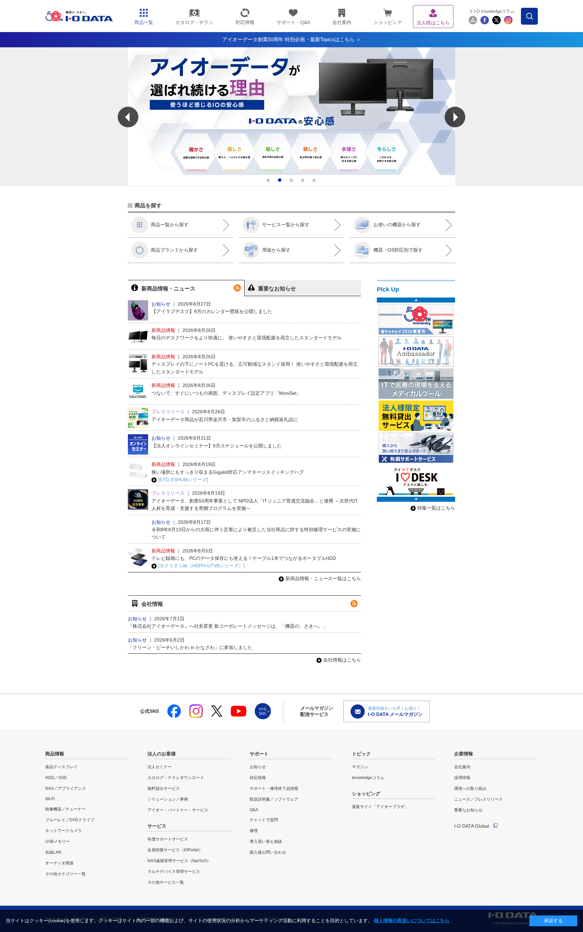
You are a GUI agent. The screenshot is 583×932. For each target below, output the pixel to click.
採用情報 (462, 777)
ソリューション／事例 (167, 799)
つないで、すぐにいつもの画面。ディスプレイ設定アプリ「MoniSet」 (226, 393)
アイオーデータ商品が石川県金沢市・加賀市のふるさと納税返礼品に (224, 419)
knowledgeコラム (368, 777)
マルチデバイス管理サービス (173, 871)
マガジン (360, 767)
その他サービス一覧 (165, 882)
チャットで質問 (264, 820)
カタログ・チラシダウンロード (175, 777)
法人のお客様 (161, 753)
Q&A (254, 809)
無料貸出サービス (163, 788)
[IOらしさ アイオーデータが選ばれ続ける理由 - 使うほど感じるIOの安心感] (291, 184)
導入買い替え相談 (266, 841)
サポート (259, 753)
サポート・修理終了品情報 (274, 788)
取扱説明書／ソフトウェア (274, 799)
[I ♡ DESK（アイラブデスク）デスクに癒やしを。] (416, 480)
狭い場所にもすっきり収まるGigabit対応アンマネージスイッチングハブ (227, 472)
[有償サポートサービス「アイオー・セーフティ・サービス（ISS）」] (416, 448)
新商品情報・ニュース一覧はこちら (323, 578)
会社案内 (462, 767)
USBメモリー (57, 841)
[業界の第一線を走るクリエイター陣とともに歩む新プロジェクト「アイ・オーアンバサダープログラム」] (416, 351)
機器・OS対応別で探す (398, 250)
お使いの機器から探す (397, 224)
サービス (156, 826)
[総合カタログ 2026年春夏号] (416, 319)
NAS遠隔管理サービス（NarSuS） (179, 860)
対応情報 (258, 777)
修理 (254, 830)
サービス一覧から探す (285, 224)
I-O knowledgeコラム (494, 11)
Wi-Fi (50, 799)
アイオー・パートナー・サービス (177, 810)
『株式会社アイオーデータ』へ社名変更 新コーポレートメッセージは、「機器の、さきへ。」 (228, 626)
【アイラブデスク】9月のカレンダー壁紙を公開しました (211, 311)
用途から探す (276, 250)
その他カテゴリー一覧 (65, 874)
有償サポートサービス (167, 839)
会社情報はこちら (342, 660)
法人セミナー (159, 767)
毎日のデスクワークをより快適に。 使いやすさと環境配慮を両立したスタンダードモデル (246, 337)
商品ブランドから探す (174, 250)
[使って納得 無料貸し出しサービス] (416, 415)
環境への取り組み (470, 788)
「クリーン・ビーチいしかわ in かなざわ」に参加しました (190, 647)
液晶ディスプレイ (61, 767)
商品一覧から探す (170, 224)
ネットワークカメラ (63, 830)
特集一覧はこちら (436, 508)
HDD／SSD (56, 777)
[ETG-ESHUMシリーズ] (183, 479)
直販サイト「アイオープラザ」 (380, 806)
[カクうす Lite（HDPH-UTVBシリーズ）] (201, 565)
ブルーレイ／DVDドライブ (69, 820)
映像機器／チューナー (65, 809)
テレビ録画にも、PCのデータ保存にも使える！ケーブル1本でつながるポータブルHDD (243, 558)
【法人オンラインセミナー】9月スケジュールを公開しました (216, 445)
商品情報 (54, 753)
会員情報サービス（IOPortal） (175, 850)
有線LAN (53, 852)
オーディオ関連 (59, 863)
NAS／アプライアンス (65, 788)
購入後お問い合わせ (268, 852)
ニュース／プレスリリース (478, 799)
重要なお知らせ (468, 810)
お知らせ (258, 767)
